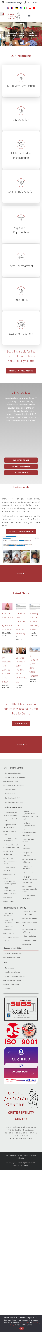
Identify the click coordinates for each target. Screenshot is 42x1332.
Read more (17, 38)
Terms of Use (24, 1322)
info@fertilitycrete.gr (14, 2)
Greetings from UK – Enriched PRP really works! (34, 621)
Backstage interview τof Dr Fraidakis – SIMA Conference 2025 (21, 669)
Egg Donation (9, 901)
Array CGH (8, 897)
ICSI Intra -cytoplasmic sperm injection (10, 861)
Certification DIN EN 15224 (14, 802)
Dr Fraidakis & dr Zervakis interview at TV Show (6, 669)
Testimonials (9, 968)
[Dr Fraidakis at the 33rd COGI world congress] (35, 650)
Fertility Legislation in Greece (15, 976)
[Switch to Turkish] (34, 8)
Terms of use (11, 1155)
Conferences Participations (14, 785)
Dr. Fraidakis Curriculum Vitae (15, 777)
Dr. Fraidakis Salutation (13, 773)
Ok (22, 1328)
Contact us (25, 38)
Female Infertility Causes (13, 953)
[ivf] (21, 1048)
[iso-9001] (21, 1023)
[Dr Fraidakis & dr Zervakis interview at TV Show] (7, 651)
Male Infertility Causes (12, 957)
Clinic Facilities (10, 794)
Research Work (10, 790)
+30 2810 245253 (33, 2)
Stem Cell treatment (31, 918)
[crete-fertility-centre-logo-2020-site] (21, 1089)
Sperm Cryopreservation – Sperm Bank (29, 832)
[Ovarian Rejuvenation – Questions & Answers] (7, 606)
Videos (7, 989)
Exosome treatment (31, 940)
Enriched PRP (28, 873)
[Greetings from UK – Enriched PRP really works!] (35, 606)
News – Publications (12, 984)
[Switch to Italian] (25, 8)
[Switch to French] (12, 8)
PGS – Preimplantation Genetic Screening (10, 890)
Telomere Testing (30, 936)
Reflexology (28, 944)
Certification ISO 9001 (12, 798)
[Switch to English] (7, 8)
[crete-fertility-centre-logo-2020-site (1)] (14, 13)
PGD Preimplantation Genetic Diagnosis (10, 881)
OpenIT (26, 1165)
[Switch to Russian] (30, 8)
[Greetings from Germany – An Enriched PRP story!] (21, 606)
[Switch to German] (16, 8)
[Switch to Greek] (21, 8)
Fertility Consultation (12, 972)
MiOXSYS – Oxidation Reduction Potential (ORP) (30, 879)
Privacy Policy (23, 1155)
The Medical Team (11, 781)
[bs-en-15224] (21, 997)
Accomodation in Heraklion (14, 980)
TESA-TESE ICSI (10, 874)
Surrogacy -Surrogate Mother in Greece (30, 889)
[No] (39, 1323)
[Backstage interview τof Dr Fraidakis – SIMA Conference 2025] (21, 651)
